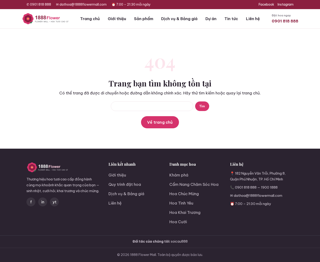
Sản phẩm (143, 18)
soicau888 (179, 241)
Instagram (286, 4)
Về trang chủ (160, 122)
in (42, 201)
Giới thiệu (117, 18)
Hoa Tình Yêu (181, 203)
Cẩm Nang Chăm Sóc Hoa (194, 184)
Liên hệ (253, 18)
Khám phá (178, 174)
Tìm (202, 106)
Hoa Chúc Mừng (184, 193)
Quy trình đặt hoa (124, 184)
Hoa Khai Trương (185, 212)
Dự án (210, 18)
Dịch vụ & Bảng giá (179, 18)
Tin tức (231, 18)
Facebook (266, 4)
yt (54, 201)
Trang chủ (90, 18)
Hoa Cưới (178, 221)
